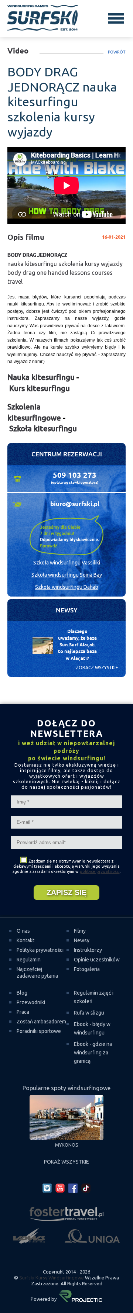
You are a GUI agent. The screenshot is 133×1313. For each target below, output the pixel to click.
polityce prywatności (100, 871)
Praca (23, 1012)
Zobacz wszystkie (97, 667)
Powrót (117, 52)
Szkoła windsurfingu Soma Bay (66, 575)
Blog (22, 993)
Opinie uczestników (97, 960)
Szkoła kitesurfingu (43, 428)
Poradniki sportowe (39, 1031)
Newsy (81, 940)
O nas (23, 931)
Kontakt (25, 940)
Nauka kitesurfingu (41, 377)
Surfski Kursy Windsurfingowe (51, 1277)
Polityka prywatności (40, 950)
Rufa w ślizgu (89, 1013)
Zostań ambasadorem (41, 1022)
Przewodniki (31, 1002)
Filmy (80, 931)
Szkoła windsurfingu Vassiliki (66, 563)
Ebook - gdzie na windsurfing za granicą (93, 1052)
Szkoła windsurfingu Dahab (66, 587)
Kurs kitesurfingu (39, 388)
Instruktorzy (88, 950)
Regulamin (29, 960)
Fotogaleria (87, 969)
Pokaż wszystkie (66, 1162)
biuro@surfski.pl (74, 504)
